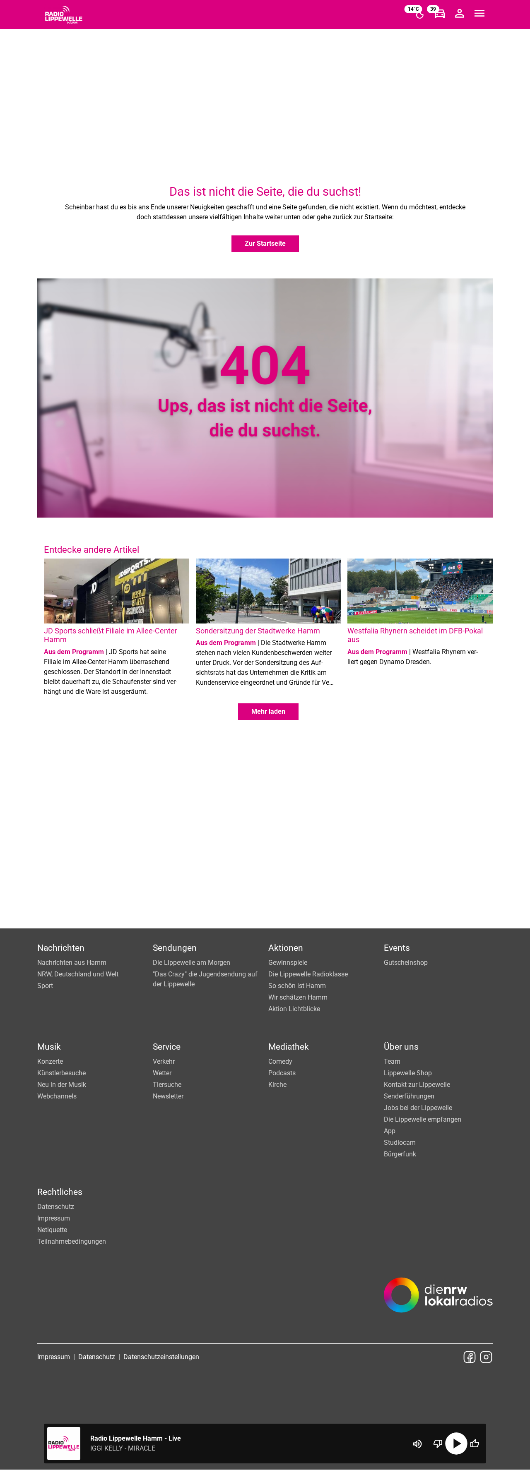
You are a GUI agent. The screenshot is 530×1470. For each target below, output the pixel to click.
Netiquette (52, 1230)
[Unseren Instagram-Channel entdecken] (486, 1357)
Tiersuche (167, 1085)
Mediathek (288, 1047)
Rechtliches (59, 1192)
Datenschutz (55, 1207)
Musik (49, 1047)
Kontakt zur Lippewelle (417, 1085)
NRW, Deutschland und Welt (77, 974)
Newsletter (168, 1096)
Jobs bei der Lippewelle (418, 1108)
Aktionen (285, 948)
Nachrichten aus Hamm (71, 962)
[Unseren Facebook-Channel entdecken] (469, 1357)
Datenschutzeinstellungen (161, 1357)
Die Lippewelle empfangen (422, 1119)
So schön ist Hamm (297, 986)
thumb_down (438, 1443)
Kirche (277, 1085)
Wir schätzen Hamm (298, 997)
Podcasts (282, 1073)
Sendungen (175, 948)
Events (397, 948)
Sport (45, 986)
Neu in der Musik (61, 1085)
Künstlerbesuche (61, 1073)
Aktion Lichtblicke (294, 1009)
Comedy (280, 1061)
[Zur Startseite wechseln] (64, 14)
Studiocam (400, 1142)
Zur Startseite (265, 243)
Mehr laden (268, 711)
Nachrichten (60, 948)
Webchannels (57, 1096)
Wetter (162, 1073)
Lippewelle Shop (408, 1073)
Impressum (53, 1218)
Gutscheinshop (406, 962)
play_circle (456, 1443)
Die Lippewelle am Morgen (191, 962)
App (389, 1131)
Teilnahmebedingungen (71, 1241)
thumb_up (474, 1443)
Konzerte (50, 1061)
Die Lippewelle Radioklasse (308, 974)
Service (167, 1047)
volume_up (417, 1444)
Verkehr (164, 1061)
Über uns (401, 1047)
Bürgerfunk (400, 1154)
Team (392, 1061)
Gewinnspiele (287, 962)
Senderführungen (409, 1096)
